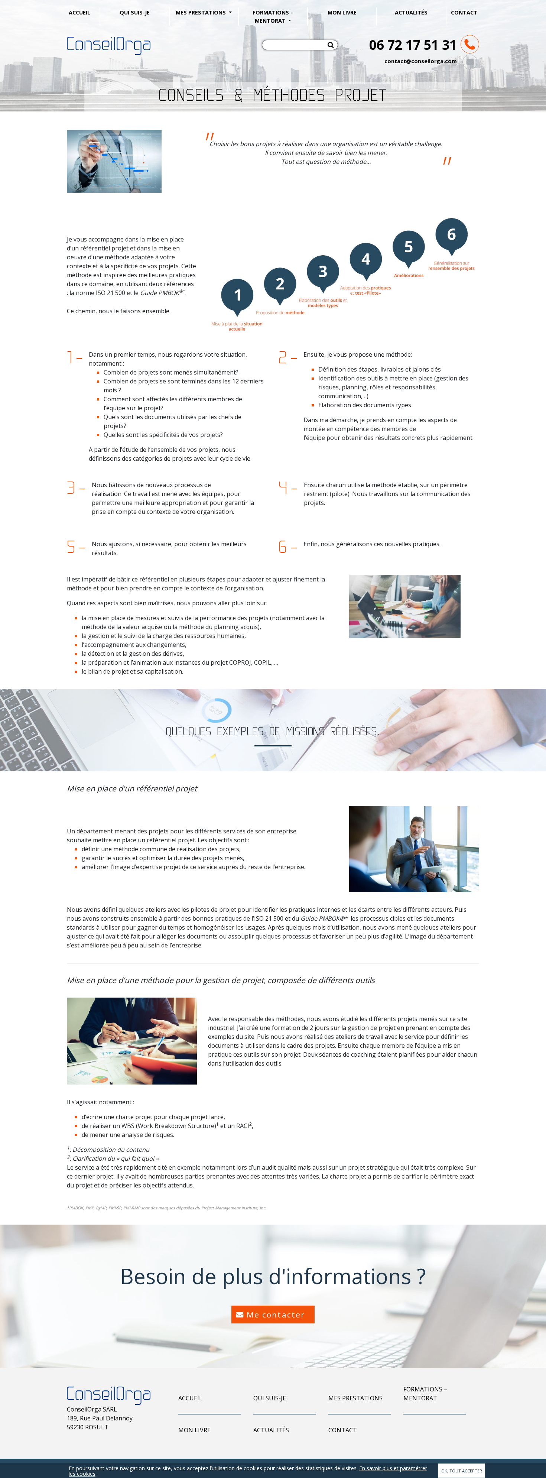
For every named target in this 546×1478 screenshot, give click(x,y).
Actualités (411, 12)
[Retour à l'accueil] (108, 45)
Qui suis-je (135, 12)
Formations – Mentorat (273, 16)
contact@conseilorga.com (420, 61)
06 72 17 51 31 (413, 45)
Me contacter (276, 1314)
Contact (464, 12)
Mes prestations (201, 12)
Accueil (79, 12)
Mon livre (342, 12)
